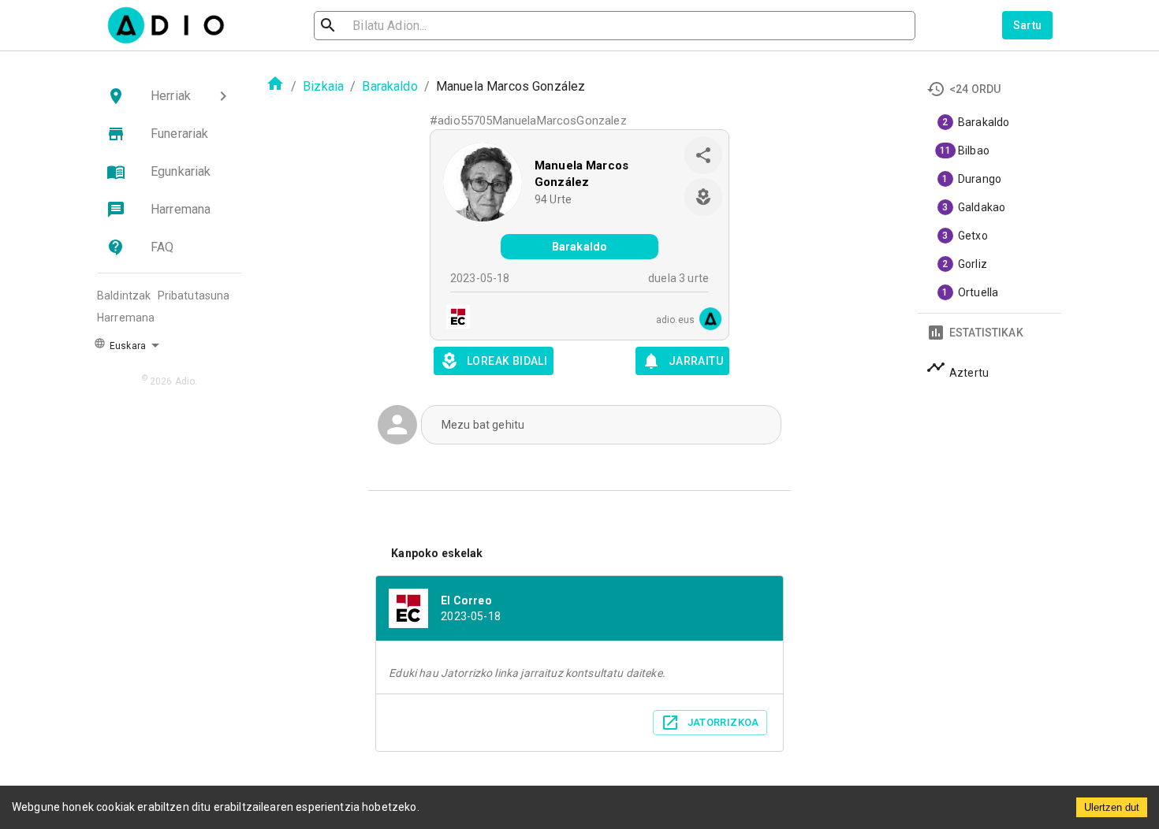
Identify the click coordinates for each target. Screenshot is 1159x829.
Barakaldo (389, 86)
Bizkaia (323, 86)
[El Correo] (453, 319)
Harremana (126, 317)
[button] (169, 96)
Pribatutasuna (194, 295)
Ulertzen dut (1111, 807)
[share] (703, 155)
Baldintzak (124, 295)
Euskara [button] (126, 345)
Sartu (1027, 25)
